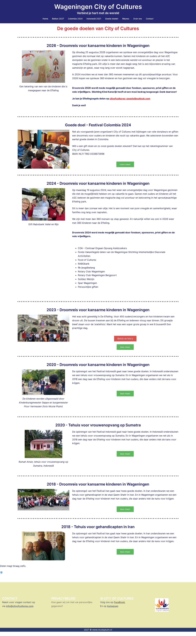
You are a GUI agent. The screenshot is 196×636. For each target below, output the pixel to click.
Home (45, 18)
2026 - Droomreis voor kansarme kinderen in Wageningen (98, 45)
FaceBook (119, 602)
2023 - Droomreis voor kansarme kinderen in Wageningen (98, 310)
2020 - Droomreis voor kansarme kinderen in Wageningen (98, 364)
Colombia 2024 (75, 18)
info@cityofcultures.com (19, 606)
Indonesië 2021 (94, 18)
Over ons (137, 18)
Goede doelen (111, 18)
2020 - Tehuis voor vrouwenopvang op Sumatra (98, 425)
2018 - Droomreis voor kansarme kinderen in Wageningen (98, 484)
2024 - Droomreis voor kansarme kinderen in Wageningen (98, 183)
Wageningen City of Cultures (98, 7)
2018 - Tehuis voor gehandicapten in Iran (98, 527)
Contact (149, 18)
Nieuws (125, 18)
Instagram (112, 606)
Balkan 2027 (58, 18)
